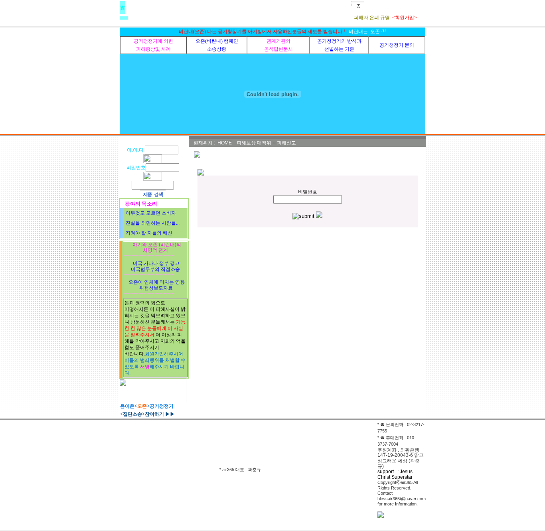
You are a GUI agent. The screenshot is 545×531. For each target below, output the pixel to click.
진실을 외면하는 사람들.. (152, 223)
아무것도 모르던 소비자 (151, 213)
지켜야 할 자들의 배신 (149, 233)
